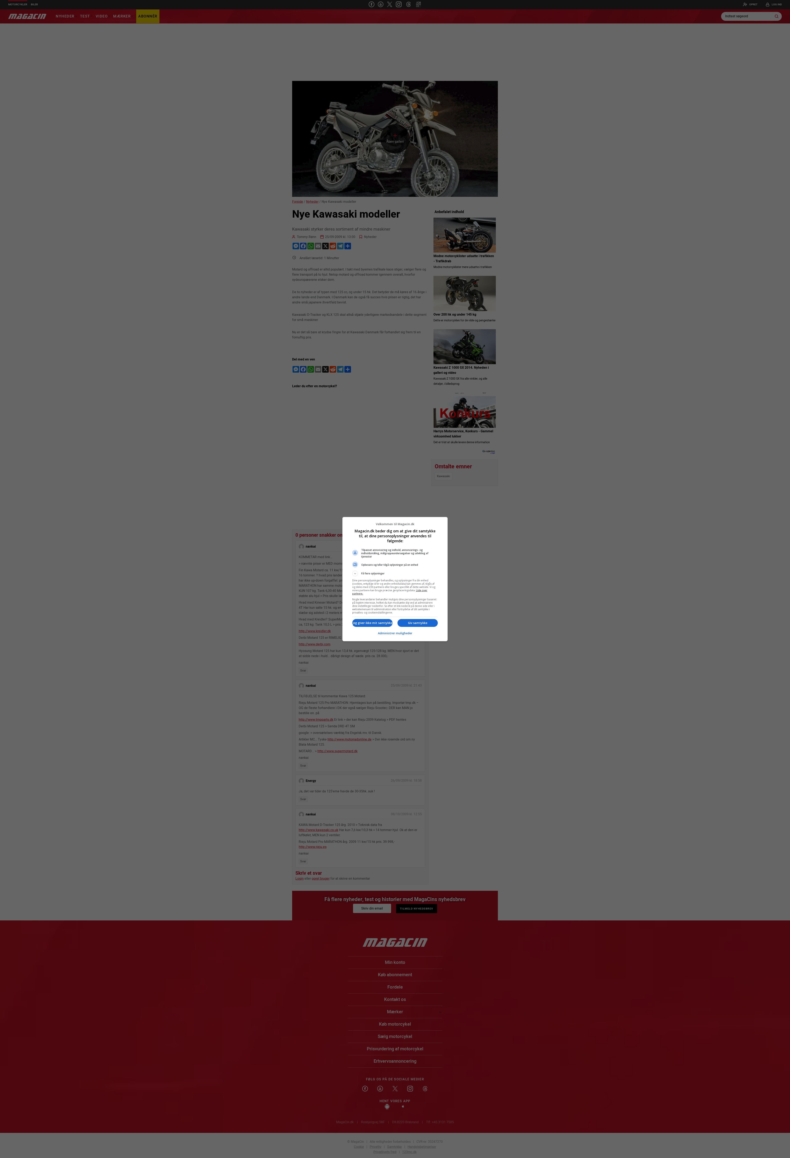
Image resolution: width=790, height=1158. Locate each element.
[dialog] (395, 579)
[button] (395, 573)
